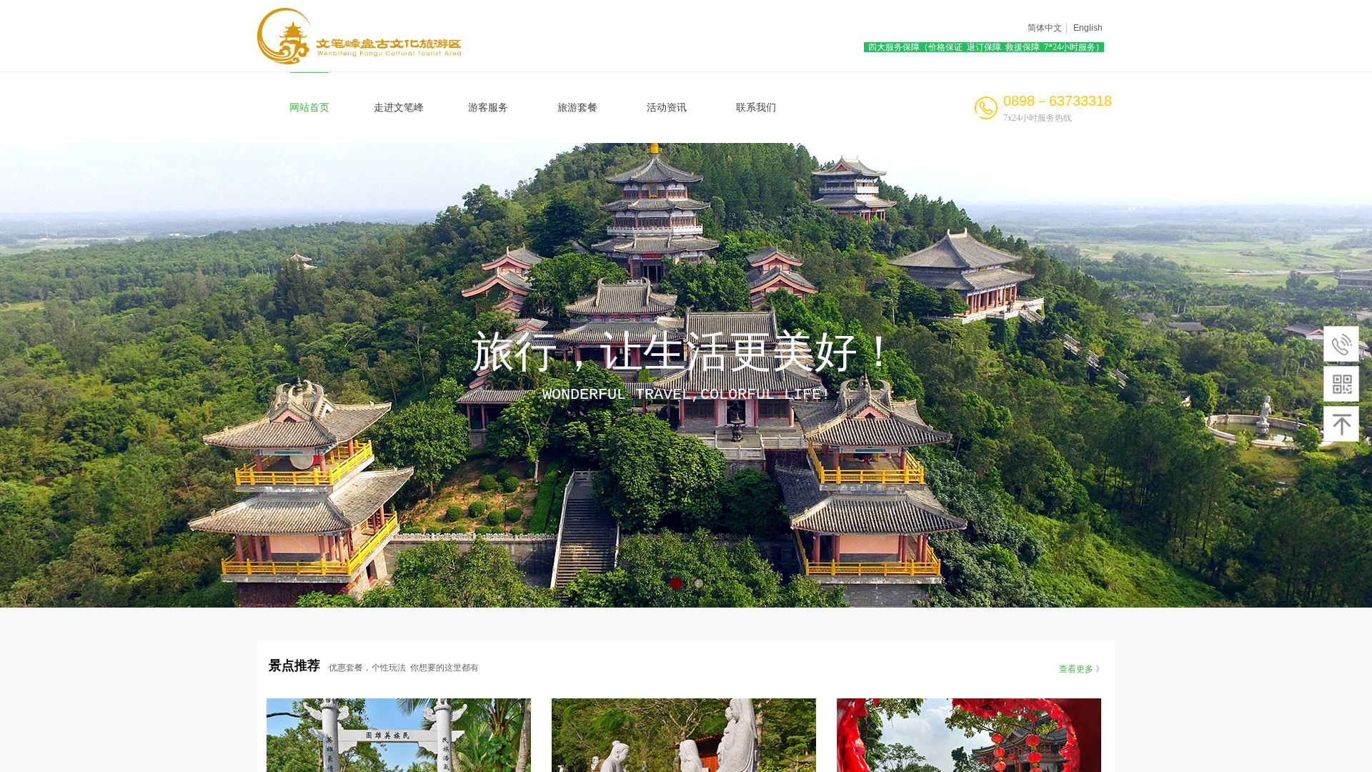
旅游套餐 (577, 107)
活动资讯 (667, 107)
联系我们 (756, 107)
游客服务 (488, 107)
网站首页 (309, 107)
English (1088, 28)
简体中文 (1045, 28)
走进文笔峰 (399, 107)
